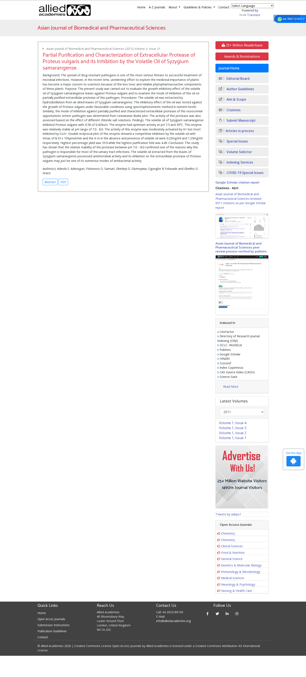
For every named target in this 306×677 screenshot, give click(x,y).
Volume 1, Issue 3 (232, 428)
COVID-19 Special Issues (245, 173)
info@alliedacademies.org (173, 621)
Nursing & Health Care (236, 591)
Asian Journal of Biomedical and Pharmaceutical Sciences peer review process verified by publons (241, 247)
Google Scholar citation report (237, 182)
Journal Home (229, 68)
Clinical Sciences (232, 546)
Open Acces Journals (51, 619)
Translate (253, 15)
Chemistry (228, 533)
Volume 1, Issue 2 (232, 433)
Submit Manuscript (241, 120)
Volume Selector (239, 152)
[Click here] (242, 225)
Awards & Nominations (242, 56)
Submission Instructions (53, 625)
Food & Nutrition (233, 553)
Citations (233, 110)
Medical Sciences (232, 578)
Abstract (50, 182)
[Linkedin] (227, 613)
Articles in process (240, 131)
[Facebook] (207, 613)
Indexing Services (239, 162)
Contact (223, 7)
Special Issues (237, 141)
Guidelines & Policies (198, 7)
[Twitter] (217, 613)
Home (141, 7)
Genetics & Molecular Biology (241, 565)
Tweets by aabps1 (228, 514)
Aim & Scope (236, 99)
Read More (230, 386)
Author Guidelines (240, 89)
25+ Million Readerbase (243, 45)
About (173, 7)
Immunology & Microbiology (240, 572)
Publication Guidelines (52, 631)
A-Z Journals (157, 7)
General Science (232, 559)
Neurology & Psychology (238, 584)
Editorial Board (238, 78)
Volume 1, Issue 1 (232, 438)
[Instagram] (237, 613)
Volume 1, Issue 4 (232, 423)
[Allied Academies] (64, 10)
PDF (63, 182)
